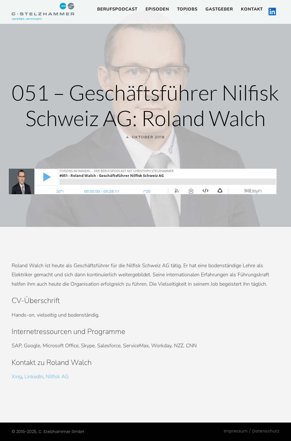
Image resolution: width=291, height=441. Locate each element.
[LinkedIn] (272, 12)
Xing (17, 376)
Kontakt (252, 9)
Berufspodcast (117, 9)
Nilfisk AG (57, 376)
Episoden (157, 9)
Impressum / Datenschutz (252, 431)
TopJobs (187, 9)
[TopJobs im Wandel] (43, 11)
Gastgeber (219, 9)
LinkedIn (33, 376)
